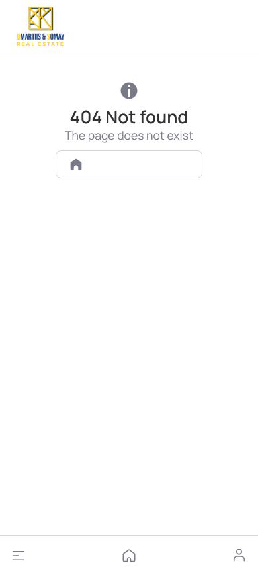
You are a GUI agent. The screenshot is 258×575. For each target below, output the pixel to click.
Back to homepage (139, 164)
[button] (18, 555)
